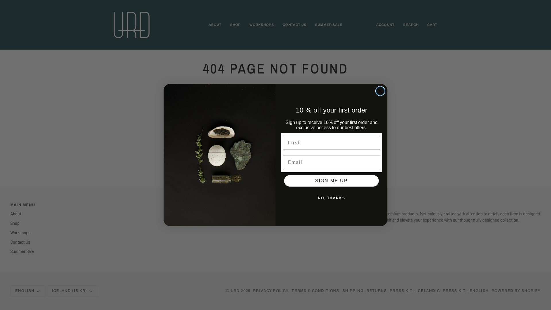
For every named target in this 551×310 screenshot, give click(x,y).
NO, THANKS (331, 198)
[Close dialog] (380, 91)
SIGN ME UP (331, 180)
